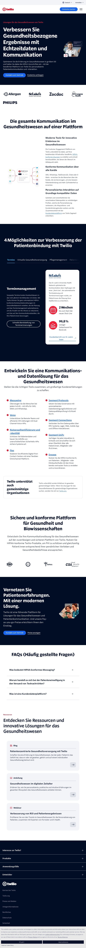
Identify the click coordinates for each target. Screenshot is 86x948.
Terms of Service (63, 937)
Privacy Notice (32, 937)
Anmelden (78, 2)
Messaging (15, 400)
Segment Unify (56, 435)
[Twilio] (8, 9)
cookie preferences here (52, 934)
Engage (52, 454)
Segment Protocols (58, 400)
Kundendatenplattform (54, 213)
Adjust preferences (63, 942)
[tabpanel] (43, 307)
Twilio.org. (63, 491)
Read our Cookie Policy (8, 945)
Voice (13, 415)
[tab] (11, 260)
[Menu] (80, 9)
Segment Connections (60, 420)
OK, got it (21, 942)
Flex (12, 450)
